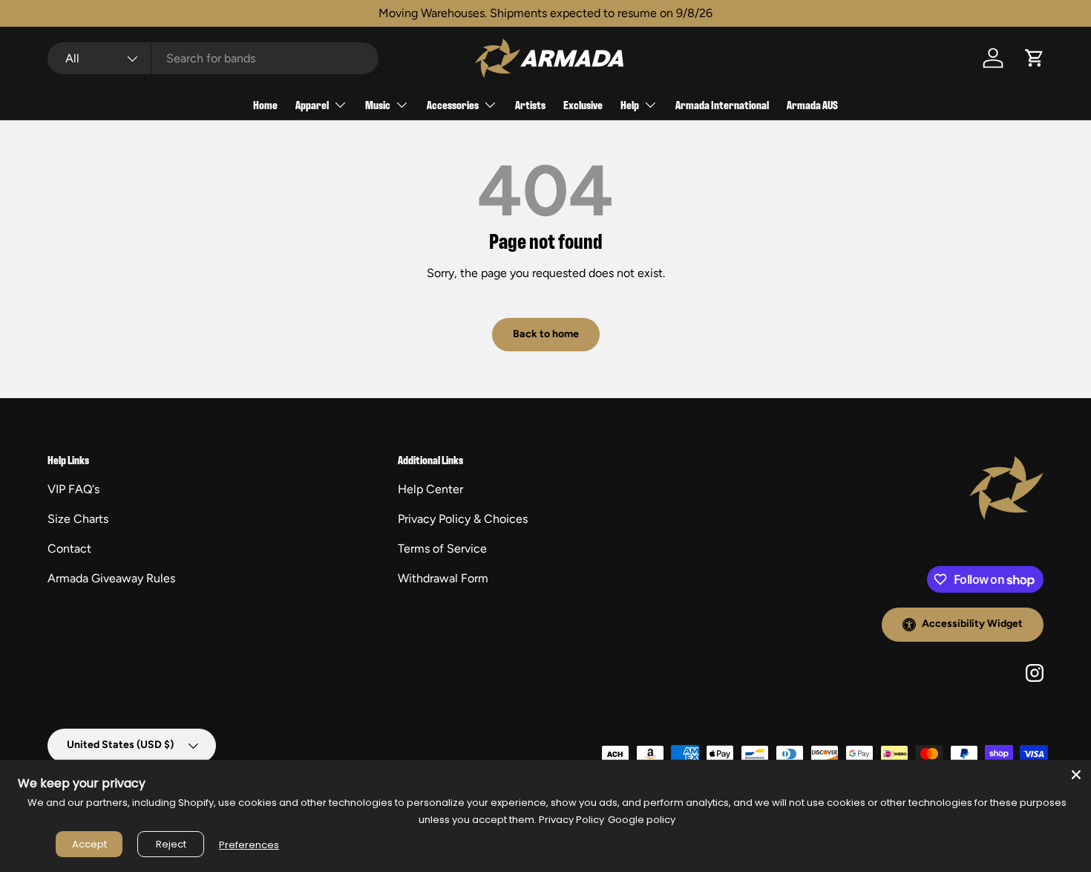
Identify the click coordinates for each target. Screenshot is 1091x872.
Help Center (430, 489)
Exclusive (583, 104)
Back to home (546, 334)
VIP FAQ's (73, 489)
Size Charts (77, 519)
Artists (530, 104)
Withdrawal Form (443, 578)
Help (629, 104)
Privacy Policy (571, 820)
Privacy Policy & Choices (463, 519)
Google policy (641, 820)
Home (265, 104)
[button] (1034, 58)
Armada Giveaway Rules (111, 578)
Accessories (453, 104)
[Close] (1076, 774)
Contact (69, 548)
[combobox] (213, 58)
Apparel (312, 104)
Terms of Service (442, 548)
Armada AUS (812, 104)
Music (377, 104)
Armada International (722, 104)
